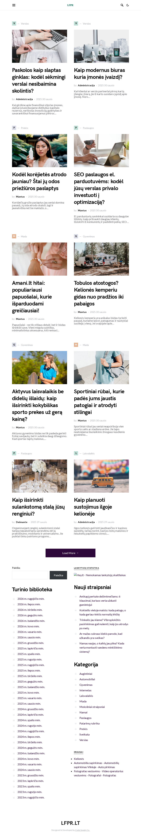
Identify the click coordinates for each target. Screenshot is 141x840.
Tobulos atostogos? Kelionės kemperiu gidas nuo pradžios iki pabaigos (98, 293)
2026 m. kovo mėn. (28, 626)
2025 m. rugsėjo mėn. (30, 659)
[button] (127, 5)
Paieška (16, 567)
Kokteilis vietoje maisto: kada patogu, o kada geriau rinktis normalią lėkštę (102, 612)
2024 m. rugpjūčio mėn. (31, 731)
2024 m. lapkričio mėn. (31, 714)
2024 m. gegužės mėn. (30, 747)
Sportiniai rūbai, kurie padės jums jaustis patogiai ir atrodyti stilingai (99, 402)
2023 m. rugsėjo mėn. (30, 791)
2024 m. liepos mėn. (29, 736)
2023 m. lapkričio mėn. (31, 780)
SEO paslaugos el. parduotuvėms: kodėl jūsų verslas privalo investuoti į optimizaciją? (98, 188)
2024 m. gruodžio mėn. (31, 709)
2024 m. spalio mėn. (29, 720)
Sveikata (84, 734)
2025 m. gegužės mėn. (30, 681)
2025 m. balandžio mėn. (31, 687)
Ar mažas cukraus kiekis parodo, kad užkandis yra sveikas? (100, 635)
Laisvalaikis (86, 695)
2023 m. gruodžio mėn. (31, 775)
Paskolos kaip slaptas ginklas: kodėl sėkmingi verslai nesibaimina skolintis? (39, 80)
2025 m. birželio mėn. (30, 676)
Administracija (24, 99)
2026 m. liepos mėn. (29, 604)
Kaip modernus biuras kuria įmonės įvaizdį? (99, 74)
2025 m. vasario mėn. (30, 698)
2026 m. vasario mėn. (30, 631)
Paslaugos (85, 717)
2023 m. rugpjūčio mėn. (31, 797)
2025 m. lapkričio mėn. (31, 648)
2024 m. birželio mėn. (30, 742)
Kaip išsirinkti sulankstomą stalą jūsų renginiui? (38, 507)
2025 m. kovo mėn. (28, 692)
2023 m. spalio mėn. (29, 786)
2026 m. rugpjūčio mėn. (31, 598)
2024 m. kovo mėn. (28, 758)
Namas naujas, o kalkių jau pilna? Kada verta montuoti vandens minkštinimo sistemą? (101, 647)
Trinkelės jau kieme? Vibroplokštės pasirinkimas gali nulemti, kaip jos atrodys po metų (103, 624)
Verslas (83, 740)
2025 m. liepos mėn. (29, 670)
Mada (82, 701)
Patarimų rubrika (89, 723)
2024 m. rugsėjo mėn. (30, 725)
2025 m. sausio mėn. (29, 703)
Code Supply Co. (82, 830)
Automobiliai (87, 679)
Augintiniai (85, 673)
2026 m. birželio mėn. (30, 609)
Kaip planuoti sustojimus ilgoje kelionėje (93, 507)
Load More (68, 553)
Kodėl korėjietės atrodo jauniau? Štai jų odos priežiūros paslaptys (39, 181)
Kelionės (79, 758)
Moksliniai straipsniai (92, 706)
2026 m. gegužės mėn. (30, 615)
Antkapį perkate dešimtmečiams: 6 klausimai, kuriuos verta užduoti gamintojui (99, 600)
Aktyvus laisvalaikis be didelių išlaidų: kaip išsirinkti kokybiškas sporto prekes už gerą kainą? (38, 405)
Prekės (83, 728)
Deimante (21, 522)
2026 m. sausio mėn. (29, 637)
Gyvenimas (86, 684)
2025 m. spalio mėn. (29, 653)
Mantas (20, 196)
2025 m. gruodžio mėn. (31, 642)
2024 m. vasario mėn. (30, 764)
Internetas (85, 690)
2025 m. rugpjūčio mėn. (31, 664)
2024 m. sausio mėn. (29, 769)
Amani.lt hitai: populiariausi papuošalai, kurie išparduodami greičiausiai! (32, 297)
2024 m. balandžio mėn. (31, 753)
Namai (83, 712)
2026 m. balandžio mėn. (31, 620)
